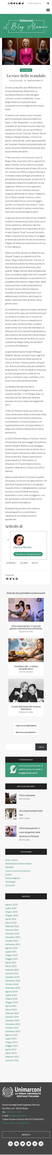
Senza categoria (12, 878)
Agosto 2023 (11, 1035)
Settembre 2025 (12, 944)
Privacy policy (8, 1123)
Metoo (35, 563)
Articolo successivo (25, 732)
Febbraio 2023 (12, 1056)
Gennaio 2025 (11, 973)
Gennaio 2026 (11, 930)
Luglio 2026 (11, 908)
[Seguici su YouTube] (28, 1143)
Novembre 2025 (12, 937)
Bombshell (11, 563)
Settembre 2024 (12, 988)
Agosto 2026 (11, 904)
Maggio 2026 (11, 915)
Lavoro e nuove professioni (18, 871)
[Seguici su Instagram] (10, 1143)
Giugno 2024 (11, 998)
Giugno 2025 (11, 955)
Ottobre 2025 (11, 940)
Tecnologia (10, 881)
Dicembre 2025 (12, 933)
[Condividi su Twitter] (11, 579)
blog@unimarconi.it (28, 773)
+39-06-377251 (13, 1112)
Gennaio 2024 (11, 1017)
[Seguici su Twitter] (22, 1143)
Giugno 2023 (11, 1042)
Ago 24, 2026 (24, 799)
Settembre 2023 (12, 1031)
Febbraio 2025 (12, 969)
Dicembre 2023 (12, 1020)
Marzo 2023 (11, 1053)
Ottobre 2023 (11, 1027)
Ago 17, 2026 (24, 818)
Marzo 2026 (11, 922)
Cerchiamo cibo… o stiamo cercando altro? (26, 667)
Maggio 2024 (11, 1002)
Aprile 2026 (10, 919)
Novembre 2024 (12, 980)
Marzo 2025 (11, 966)
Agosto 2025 (11, 948)
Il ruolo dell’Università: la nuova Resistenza (26, 707)
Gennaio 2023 (11, 1060)
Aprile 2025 (10, 962)
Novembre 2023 (12, 1024)
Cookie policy (23, 1123)
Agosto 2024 (11, 991)
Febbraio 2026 (12, 926)
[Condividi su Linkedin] (14, 579)
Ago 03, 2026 (24, 840)
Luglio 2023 (11, 1038)
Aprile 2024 (10, 1006)
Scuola (8, 874)
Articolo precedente (26, 726)
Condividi (9, 575)
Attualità (26, 70)
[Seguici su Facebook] (16, 1143)
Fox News (24, 563)
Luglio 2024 (11, 995)
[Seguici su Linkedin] (34, 1143)
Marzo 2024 (11, 1009)
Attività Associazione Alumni (18, 863)
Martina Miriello (35, 81)
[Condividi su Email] (17, 579)
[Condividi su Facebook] (7, 579)
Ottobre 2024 (11, 984)
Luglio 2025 (11, 951)
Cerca (41, 747)
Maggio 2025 (11, 959)
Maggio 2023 (11, 1046)
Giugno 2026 (11, 911)
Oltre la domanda (27, 795)
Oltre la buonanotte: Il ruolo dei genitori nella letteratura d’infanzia (26, 627)
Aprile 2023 (10, 1049)
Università (10, 885)
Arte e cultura (11, 860)
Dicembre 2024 (12, 977)
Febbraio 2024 (12, 1013)
